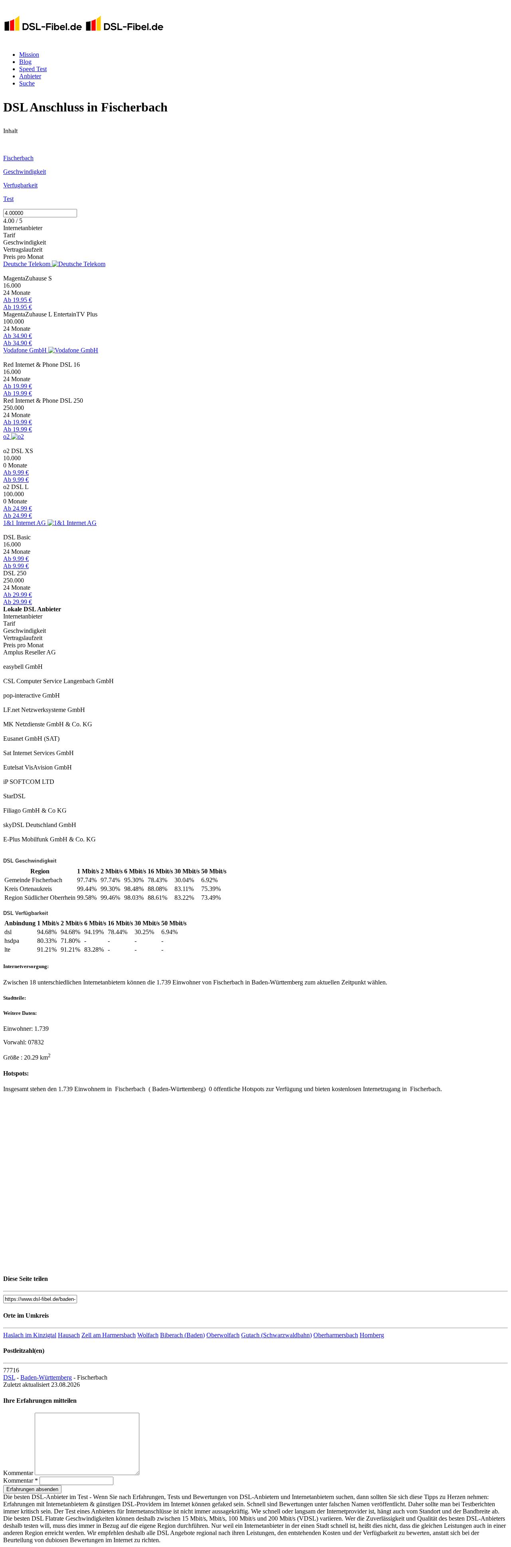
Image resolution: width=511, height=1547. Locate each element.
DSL (9, 1377)
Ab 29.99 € (17, 594)
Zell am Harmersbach (108, 1335)
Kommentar (18, 1472)
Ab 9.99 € (16, 472)
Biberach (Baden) (182, 1335)
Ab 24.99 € (17, 508)
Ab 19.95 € (17, 299)
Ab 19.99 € (17, 386)
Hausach (69, 1335)
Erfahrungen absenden (32, 1489)
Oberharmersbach (335, 1335)
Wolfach (147, 1335)
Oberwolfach (223, 1335)
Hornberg (372, 1335)
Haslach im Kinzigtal (29, 1335)
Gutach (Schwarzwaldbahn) (276, 1335)
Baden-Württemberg (46, 1377)
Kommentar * (20, 1480)
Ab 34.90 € (17, 335)
